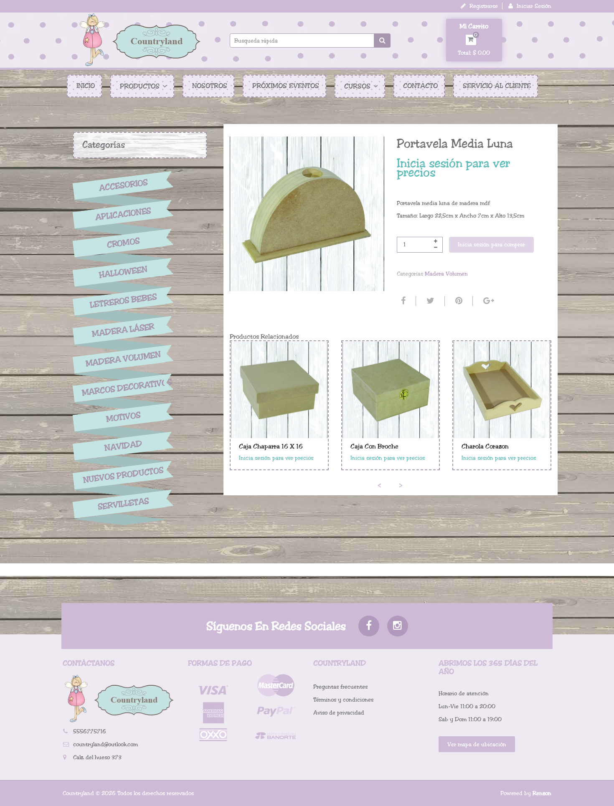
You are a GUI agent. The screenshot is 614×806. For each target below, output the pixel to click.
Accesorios (123, 185)
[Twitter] (429, 301)
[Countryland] (140, 39)
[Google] (487, 301)
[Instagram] (397, 626)
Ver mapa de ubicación (476, 744)
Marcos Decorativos (123, 387)
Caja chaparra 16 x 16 (271, 446)
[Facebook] (402, 301)
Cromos (123, 243)
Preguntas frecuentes (340, 686)
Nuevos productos (123, 475)
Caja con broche (374, 446)
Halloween (123, 272)
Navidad (123, 446)
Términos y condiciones (343, 699)
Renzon (542, 793)
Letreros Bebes (123, 301)
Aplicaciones (123, 214)
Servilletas (123, 504)
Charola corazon (485, 446)
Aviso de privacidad (338, 712)
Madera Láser (123, 330)
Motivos (123, 417)
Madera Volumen (123, 359)
